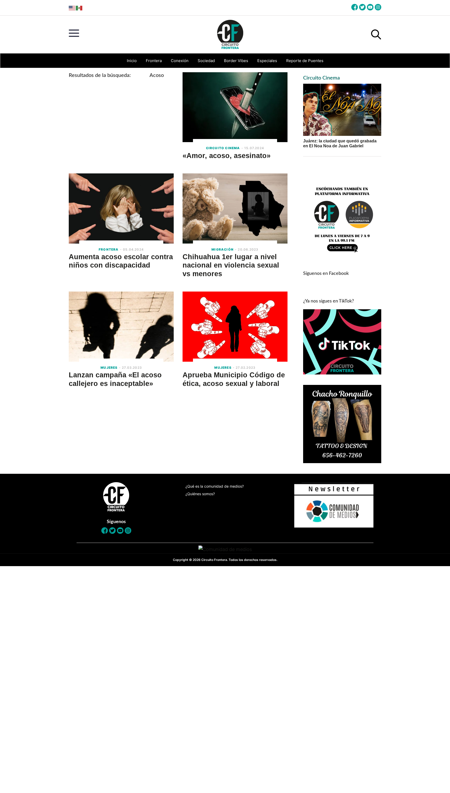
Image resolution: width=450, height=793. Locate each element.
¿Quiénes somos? (200, 494)
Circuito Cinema (321, 78)
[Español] (79, 7)
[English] (72, 7)
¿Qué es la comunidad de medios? (214, 486)
